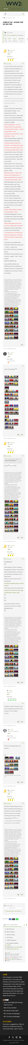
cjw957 (11, 353)
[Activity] (9, 54)
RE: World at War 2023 (11, 1010)
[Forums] (4, 17)
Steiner (11, 729)
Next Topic (18, 911)
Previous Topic (10, 911)
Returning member (10, 1008)
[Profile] (8, 54)
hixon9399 (8, 945)
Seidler (10, 690)
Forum (6, 1000)
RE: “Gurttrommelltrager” (12, 1013)
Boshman (14, 35)
